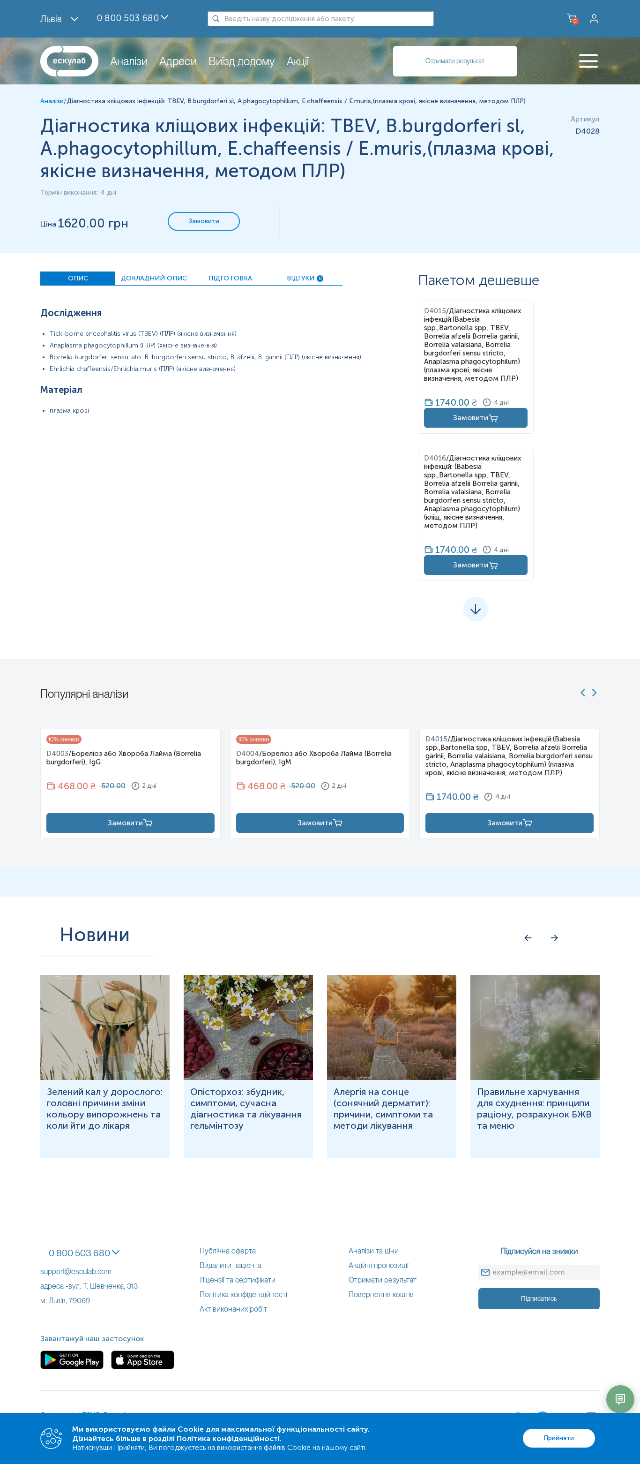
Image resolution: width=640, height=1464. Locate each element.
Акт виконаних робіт (233, 1309)
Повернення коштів (381, 1294)
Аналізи (129, 61)
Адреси (178, 61)
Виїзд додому (241, 61)
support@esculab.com (76, 1271)
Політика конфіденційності (243, 1294)
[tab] (77, 279)
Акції (298, 61)
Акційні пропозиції (379, 1265)
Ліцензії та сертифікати (237, 1279)
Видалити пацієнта (230, 1265)
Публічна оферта (228, 1250)
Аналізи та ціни (374, 1250)
